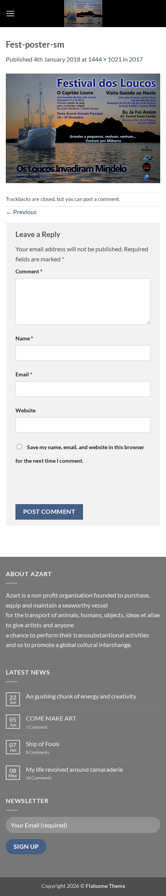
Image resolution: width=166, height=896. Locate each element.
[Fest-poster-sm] (83, 127)
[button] (10, 13)
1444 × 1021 (105, 59)
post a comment (101, 199)
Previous (21, 211)
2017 (136, 59)
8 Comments (42, 752)
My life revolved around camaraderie (74, 769)
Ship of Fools (42, 743)
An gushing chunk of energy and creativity (81, 696)
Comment (28, 271)
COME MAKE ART (51, 718)
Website (25, 410)
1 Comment (43, 727)
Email (23, 374)
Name (24, 338)
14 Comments (50, 777)
